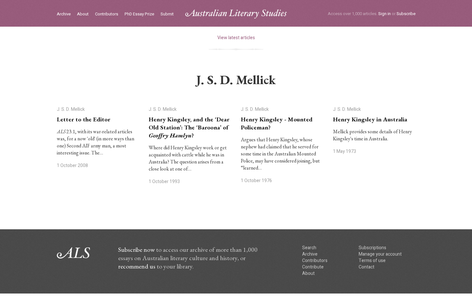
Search (309, 247)
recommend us (136, 266)
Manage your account (380, 254)
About (83, 14)
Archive (64, 14)
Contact (366, 267)
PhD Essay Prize (139, 14)
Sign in (384, 14)
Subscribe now (136, 249)
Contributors (106, 14)
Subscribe (406, 14)
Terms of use (372, 260)
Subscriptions (372, 247)
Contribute (313, 267)
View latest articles (236, 37)
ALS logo (236, 14)
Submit (167, 14)
